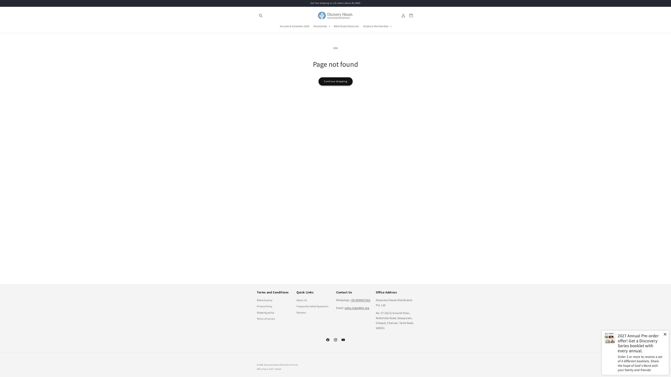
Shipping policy (265, 312)
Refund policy (264, 300)
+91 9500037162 (360, 300)
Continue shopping (335, 81)
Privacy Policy (264, 306)
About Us (302, 300)
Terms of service (266, 318)
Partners (301, 312)
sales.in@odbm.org (357, 308)
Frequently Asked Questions (313, 306)
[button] (261, 15)
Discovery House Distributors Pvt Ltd (281, 365)
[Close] (665, 334)
